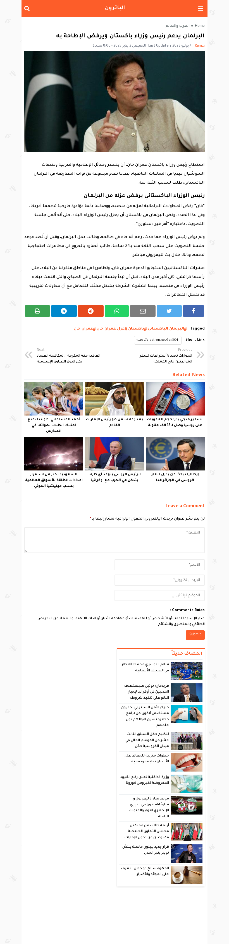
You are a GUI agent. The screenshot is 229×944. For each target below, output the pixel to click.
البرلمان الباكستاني (166, 329)
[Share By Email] (142, 311)
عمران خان (83, 329)
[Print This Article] (37, 311)
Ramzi (200, 46)
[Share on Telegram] (64, 311)
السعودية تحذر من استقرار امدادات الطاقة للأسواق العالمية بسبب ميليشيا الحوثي (54, 480)
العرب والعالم (178, 26)
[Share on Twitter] (169, 311)
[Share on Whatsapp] (117, 311)
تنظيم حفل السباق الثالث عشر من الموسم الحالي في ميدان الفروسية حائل (147, 740)
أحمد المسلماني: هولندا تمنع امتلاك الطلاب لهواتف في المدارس (54, 425)
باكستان (136, 329)
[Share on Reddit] (90, 311)
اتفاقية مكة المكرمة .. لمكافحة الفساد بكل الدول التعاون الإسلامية (68, 356)
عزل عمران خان (111, 329)
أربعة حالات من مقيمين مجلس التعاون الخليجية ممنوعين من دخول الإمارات (147, 832)
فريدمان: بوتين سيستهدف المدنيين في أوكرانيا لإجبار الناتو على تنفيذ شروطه (146, 692)
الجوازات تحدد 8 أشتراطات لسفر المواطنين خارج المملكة (166, 356)
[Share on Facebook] (193, 311)
